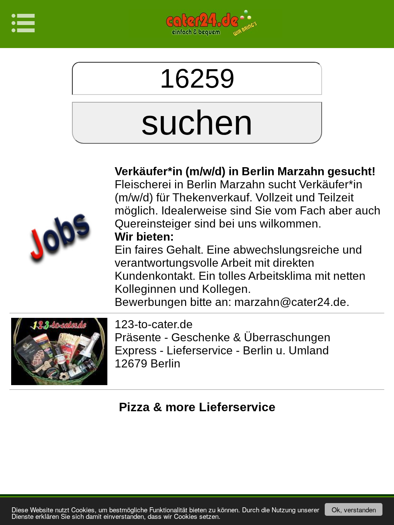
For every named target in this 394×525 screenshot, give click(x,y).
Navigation (28, 23)
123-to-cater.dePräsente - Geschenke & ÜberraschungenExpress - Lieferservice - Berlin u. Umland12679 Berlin (223, 344)
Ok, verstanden (354, 509)
